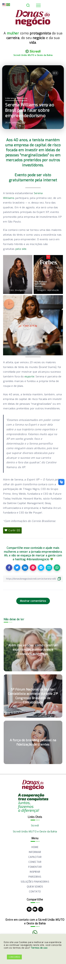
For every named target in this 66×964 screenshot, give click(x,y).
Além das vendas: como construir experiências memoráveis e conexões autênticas (33, 649)
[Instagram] (40, 909)
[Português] (8, 4)
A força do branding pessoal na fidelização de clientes (33, 742)
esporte (29, 376)
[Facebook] (29, 909)
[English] (4, 4)
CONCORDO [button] (14, 957)
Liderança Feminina (16, 98)
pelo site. (21, 249)
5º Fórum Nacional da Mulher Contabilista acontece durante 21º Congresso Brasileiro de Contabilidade (33, 695)
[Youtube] (35, 909)
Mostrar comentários (33, 600)
